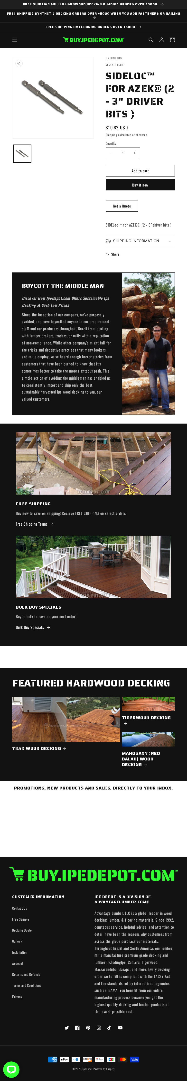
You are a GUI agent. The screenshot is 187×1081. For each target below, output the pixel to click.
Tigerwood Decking (146, 718)
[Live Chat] (11, 1069)
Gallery (17, 941)
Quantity (111, 143)
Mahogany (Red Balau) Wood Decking (141, 759)
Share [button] (115, 254)
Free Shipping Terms (31, 524)
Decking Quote (22, 930)
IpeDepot (88, 1069)
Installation (19, 952)
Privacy (17, 996)
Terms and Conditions (26, 985)
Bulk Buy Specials (30, 627)
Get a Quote (122, 205)
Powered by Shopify (104, 1069)
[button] (14, 39)
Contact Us (19, 908)
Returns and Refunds (26, 974)
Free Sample (20, 919)
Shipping (111, 135)
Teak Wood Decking (36, 748)
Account (17, 963)
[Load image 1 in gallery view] (22, 154)
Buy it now (140, 184)
